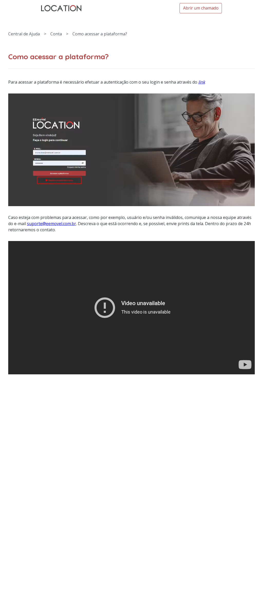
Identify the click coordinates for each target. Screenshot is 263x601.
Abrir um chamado (201, 8)
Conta (56, 34)
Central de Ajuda (24, 34)
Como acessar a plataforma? (99, 34)
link (201, 82)
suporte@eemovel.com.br (51, 223)
